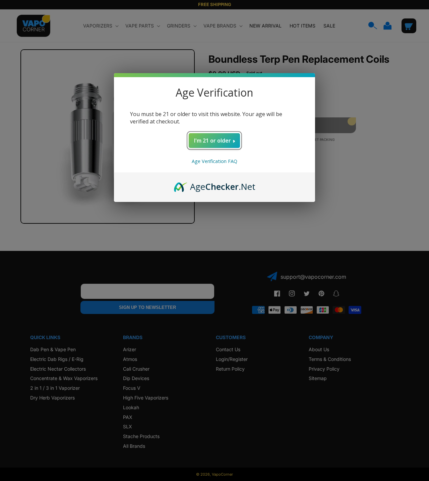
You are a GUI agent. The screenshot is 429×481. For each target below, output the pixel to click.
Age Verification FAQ (214, 161)
